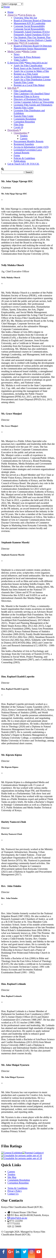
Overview (25, 17)
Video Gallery (21, 60)
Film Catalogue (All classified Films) (32, 93)
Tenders (24, 135)
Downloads (13, 130)
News (16, 54)
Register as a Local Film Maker (29, 85)
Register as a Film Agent (26, 74)
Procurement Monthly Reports (28, 141)
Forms (17, 155)
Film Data (18, 124)
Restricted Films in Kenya (26, 96)
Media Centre (21, 51)
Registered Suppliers (24, 144)
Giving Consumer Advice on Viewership (34, 102)
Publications (20, 161)
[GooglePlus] (10, 1253)
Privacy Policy (14, 1191)
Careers (23, 138)
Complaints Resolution (25, 119)
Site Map (11, 1177)
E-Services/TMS (27, 62)
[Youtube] (38, 1253)
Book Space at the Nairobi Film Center (33, 68)
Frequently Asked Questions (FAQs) (32, 33)
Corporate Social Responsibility (29, 27)
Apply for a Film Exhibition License (31, 76)
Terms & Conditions (17, 1188)
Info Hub (12, 88)
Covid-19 (18, 127)
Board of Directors (32, 20)
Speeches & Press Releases (27, 57)
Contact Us (13, 1193)
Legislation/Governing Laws (28, 149)
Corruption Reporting (24, 121)
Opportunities (21, 133)
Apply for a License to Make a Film (31, 71)
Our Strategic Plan (32, 37)
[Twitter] (24, 1253)
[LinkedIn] (17, 1253)
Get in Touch (23, 164)
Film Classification (23, 90)
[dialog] (28, 223)
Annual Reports (21, 152)
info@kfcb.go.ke (18, 1218)
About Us (21, 15)
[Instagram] (31, 1253)
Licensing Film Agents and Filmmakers (33, 105)
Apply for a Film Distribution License (32, 79)
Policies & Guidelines (24, 158)
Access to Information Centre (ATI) (31, 147)
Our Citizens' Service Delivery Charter (33, 40)
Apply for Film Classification (28, 65)
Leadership (23, 43)
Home (10, 12)
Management (29, 23)
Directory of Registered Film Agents (31, 99)
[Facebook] (3, 1253)
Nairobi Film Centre (23, 82)
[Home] (5, 6)
